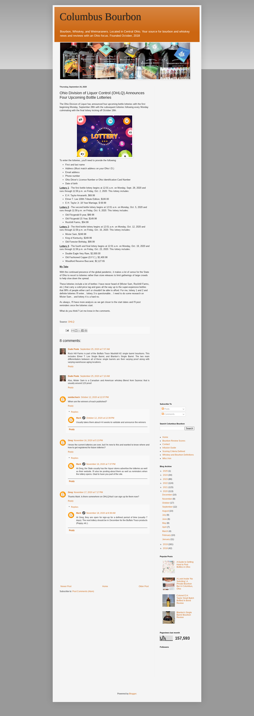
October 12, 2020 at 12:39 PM (100, 418)
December (167, 495)
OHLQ (71, 321)
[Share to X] (79, 330)
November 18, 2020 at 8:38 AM (100, 513)
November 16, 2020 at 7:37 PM (100, 464)
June (164, 519)
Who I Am (166, 458)
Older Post (144, 586)
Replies (74, 412)
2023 (165, 479)
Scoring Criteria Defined (173, 451)
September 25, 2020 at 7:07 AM (95, 349)
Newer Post (65, 586)
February (166, 535)
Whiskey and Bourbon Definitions (178, 455)
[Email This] (72, 330)
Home (105, 586)
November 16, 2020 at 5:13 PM (88, 440)
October (166, 503)
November (167, 499)
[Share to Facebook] (82, 330)
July (164, 515)
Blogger (132, 693)
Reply (70, 366)
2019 (165, 544)
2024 (165, 475)
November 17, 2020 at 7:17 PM (88, 492)
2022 (165, 483)
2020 (165, 491)
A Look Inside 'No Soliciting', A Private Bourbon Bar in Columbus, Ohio (185, 584)
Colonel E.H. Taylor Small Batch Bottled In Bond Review (185, 599)
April (164, 527)
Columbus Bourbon (100, 16)
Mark (78, 418)
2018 (165, 548)
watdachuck (74, 397)
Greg (70, 440)
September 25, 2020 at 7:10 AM (95, 376)
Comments (169, 414)
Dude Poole (73, 349)
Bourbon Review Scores (173, 441)
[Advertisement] (186, 107)
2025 (165, 471)
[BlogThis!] (76, 330)
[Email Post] (67, 330)
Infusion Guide (169, 448)
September (167, 507)
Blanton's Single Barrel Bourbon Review (184, 615)
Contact (166, 444)
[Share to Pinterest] (86, 330)
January (166, 539)
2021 (165, 487)
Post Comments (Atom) (83, 591)
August (165, 511)
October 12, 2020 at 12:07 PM (95, 397)
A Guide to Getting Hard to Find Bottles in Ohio (185, 564)
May (164, 523)
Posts (167, 409)
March (165, 531)
